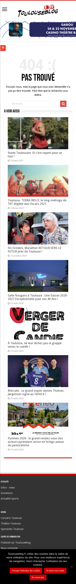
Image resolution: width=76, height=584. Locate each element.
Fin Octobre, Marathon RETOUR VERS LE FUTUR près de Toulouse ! (34, 249)
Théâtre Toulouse (11, 523)
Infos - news (8, 487)
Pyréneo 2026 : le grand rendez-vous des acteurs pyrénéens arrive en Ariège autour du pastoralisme (36, 442)
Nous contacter (9, 548)
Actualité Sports (10, 498)
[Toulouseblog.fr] (38, 10)
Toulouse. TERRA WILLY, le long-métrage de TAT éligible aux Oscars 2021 (37, 202)
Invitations (7, 493)
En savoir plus (38, 577)
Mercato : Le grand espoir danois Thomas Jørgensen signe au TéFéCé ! (36, 392)
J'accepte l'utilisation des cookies (26, 570)
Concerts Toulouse (11, 518)
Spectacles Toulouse (12, 529)
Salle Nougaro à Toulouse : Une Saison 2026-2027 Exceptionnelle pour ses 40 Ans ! (38, 297)
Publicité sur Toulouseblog (16, 542)
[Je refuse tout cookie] (71, 566)
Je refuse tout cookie (55, 570)
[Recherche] (63, 104)
